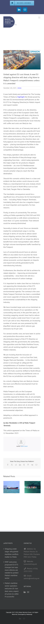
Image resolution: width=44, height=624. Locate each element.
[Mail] (28, 592)
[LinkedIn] (24, 592)
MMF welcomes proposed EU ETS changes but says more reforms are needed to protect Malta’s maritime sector (11, 570)
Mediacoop (29, 614)
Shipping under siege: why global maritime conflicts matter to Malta (11, 553)
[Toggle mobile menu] (39, 17)
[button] (5, 487)
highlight (21, 97)
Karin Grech (24, 446)
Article (19, 88)
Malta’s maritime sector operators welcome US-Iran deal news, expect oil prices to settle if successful (12, 590)
